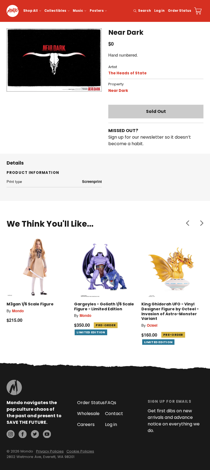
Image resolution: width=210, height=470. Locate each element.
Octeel (152, 325)
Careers (86, 424)
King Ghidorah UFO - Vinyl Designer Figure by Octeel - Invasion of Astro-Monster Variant (170, 311)
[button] (187, 223)
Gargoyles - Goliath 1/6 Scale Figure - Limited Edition (104, 306)
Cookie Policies (80, 451)
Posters (97, 10)
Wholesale (88, 413)
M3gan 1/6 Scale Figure (30, 304)
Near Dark (118, 90)
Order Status (179, 10)
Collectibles (55, 10)
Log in (159, 10)
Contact (114, 413)
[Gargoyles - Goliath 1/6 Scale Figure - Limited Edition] (105, 267)
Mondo (18, 310)
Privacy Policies (50, 451)
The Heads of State (127, 73)
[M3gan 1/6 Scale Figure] (38, 267)
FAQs (110, 402)
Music (78, 10)
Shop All (30, 10)
